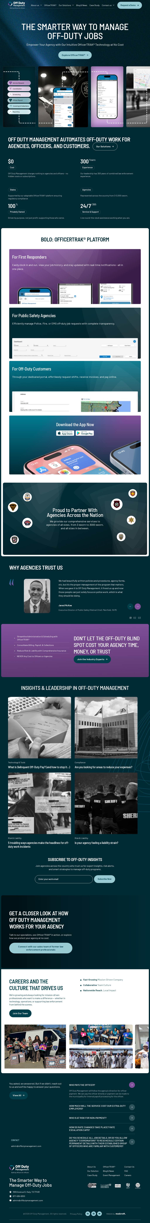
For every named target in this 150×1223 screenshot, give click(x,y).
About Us (91, 1166)
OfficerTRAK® (50, 5)
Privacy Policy (76, 1214)
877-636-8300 (19, 1196)
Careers (127, 1175)
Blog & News (81, 5)
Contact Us (129, 1166)
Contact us (107, 5)
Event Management (111, 1175)
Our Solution (93, 1171)
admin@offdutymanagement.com (26, 1146)
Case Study (94, 5)
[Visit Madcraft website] (116, 1214)
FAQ (126, 1171)
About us (35, 5)
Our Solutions (65, 5)
